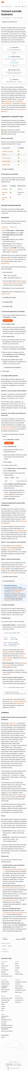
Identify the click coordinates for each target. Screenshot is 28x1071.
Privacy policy (9, 1064)
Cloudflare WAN (6, 164)
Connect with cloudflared (20, 6)
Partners (3, 968)
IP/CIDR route (4, 427)
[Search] (19, 2)
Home (2, 6)
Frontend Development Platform (7, 1024)
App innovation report (6, 998)
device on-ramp (5, 293)
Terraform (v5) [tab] (13, 227)
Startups (3, 972)
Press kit (17, 972)
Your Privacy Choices (14, 1068)
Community (18, 1002)
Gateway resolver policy (8, 429)
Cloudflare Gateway (15, 56)
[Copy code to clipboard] (25, 633)
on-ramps (19, 596)
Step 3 (4, 410)
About (16, 963)
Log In (2, 1037)
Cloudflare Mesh (6, 161)
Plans (2, 963)
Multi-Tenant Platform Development (6, 1028)
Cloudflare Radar (5, 1000)
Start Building (4, 1035)
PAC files (4, 154)
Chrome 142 (12, 723)
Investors (17, 968)
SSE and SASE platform (5, 1017)
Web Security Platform (7, 1031)
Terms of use (13, 1065)
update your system (12, 250)
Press (16, 970)
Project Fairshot (5, 989)
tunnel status (6, 674)
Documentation (19, 998)
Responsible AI (19, 988)
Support (3, 1006)
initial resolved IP (21, 683)
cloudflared (5, 189)
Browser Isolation (6, 158)
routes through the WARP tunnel (17, 701)
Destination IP (7, 599)
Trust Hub (17, 984)
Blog (2, 1010)
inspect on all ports (16, 591)
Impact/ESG (4, 991)
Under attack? (4, 974)
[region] (14, 156)
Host (9, 572)
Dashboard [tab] (5, 227)
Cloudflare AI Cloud (6, 1019)
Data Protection (19, 986)
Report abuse (18, 992)
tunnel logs (19, 703)
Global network (19, 974)
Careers (17, 965)
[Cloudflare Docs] (2, 2)
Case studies (4, 1002)
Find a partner (4, 970)
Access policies (11, 549)
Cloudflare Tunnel (15, 70)
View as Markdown (18, 17)
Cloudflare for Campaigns (4, 986)
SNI (22, 566)
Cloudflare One (8, 6)
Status (2, 1004)
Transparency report (20, 990)
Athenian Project (5, 984)
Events (3, 1008)
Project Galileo (5, 982)
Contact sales (4, 965)
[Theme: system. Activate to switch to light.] (22, 2)
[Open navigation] (25, 2)
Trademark (19, 1065)
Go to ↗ (7, 320)
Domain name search (6, 976)
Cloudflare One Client (7, 151)
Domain (14, 572)
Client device (15, 47)
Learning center (19, 1000)
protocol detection (19, 590)
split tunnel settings (6, 259)
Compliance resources (21, 982)
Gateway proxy (5, 263)
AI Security (4, 1022)
